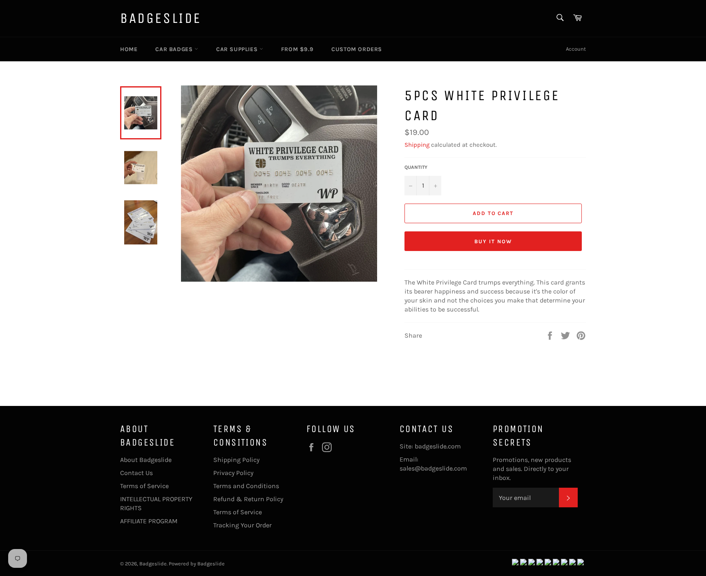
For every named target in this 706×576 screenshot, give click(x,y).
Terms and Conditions (246, 486)
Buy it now (493, 241)
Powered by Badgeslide (197, 563)
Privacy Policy (233, 473)
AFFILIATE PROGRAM (149, 521)
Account (576, 49)
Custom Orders (356, 49)
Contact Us (136, 473)
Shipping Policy (236, 460)
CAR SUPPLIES (237, 49)
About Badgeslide (146, 460)
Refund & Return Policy (248, 499)
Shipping (416, 144)
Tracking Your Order (242, 525)
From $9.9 (297, 49)
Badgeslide (160, 18)
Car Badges (174, 49)
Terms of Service (144, 486)
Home (128, 49)
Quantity (415, 167)
